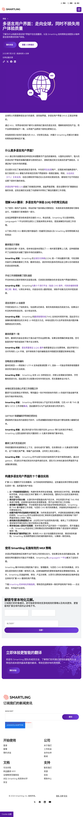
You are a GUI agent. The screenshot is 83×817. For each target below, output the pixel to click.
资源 (46, 771)
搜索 (71, 3)
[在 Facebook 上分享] (11, 62)
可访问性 (7, 768)
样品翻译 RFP (9, 771)
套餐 (5, 749)
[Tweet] (7, 62)
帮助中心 (48, 779)
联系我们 (48, 768)
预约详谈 (9, 45)
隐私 (58, 796)
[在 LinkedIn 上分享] (15, 62)
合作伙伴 (48, 753)
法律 (61, 796)
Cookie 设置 (7, 814)
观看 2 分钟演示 (28, 45)
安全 (5, 782)
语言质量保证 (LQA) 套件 (33, 348)
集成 (25, 406)
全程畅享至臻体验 (11, 775)
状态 (46, 775)
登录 (64, 3)
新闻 (46, 756)
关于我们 (48, 745)
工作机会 (48, 749)
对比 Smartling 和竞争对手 (15, 779)
